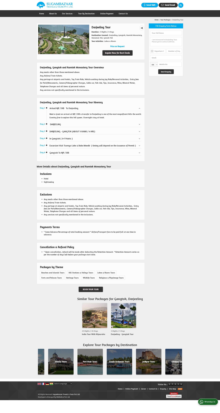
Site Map (172, 389)
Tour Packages (165, 20)
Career (143, 389)
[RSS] (180, 389)
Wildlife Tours (89, 278)
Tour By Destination (86, 13)
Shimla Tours (52, 362)
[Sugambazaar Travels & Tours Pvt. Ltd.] (55, 5)
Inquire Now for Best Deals (117, 53)
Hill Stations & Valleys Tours (81, 272)
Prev (41, 362)
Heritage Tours (72, 278)
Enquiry (163, 389)
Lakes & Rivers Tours (106, 272)
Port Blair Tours (81, 362)
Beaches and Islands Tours (52, 272)
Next (179, 362)
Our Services (67, 13)
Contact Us (123, 13)
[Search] (180, 5)
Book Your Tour (91, 289)
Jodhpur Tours (139, 362)
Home (41, 13)
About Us (53, 13)
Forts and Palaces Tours (51, 278)
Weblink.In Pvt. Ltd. (63, 397)
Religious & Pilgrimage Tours (111, 278)
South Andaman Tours (110, 362)
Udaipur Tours (168, 362)
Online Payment (106, 13)
